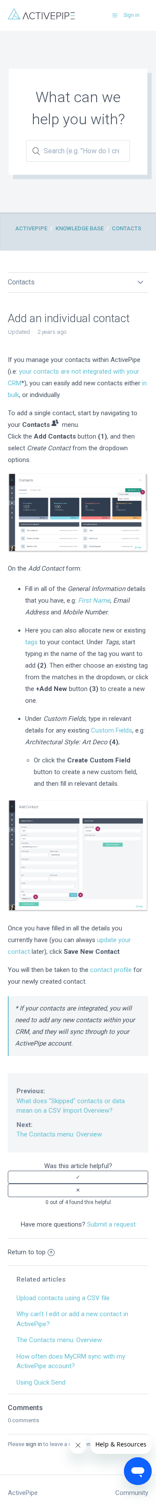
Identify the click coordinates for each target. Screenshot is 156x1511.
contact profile (111, 970)
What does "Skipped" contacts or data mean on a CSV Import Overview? (70, 1100)
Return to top (27, 1252)
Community (131, 1493)
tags (31, 642)
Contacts (126, 228)
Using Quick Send (40, 1382)
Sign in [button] (132, 15)
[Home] (41, 17)
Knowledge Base (79, 228)
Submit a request (111, 1224)
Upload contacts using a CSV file (63, 1298)
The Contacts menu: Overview (59, 1130)
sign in (34, 1444)
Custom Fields (111, 730)
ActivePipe (31, 228)
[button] (114, 15)
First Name (94, 600)
